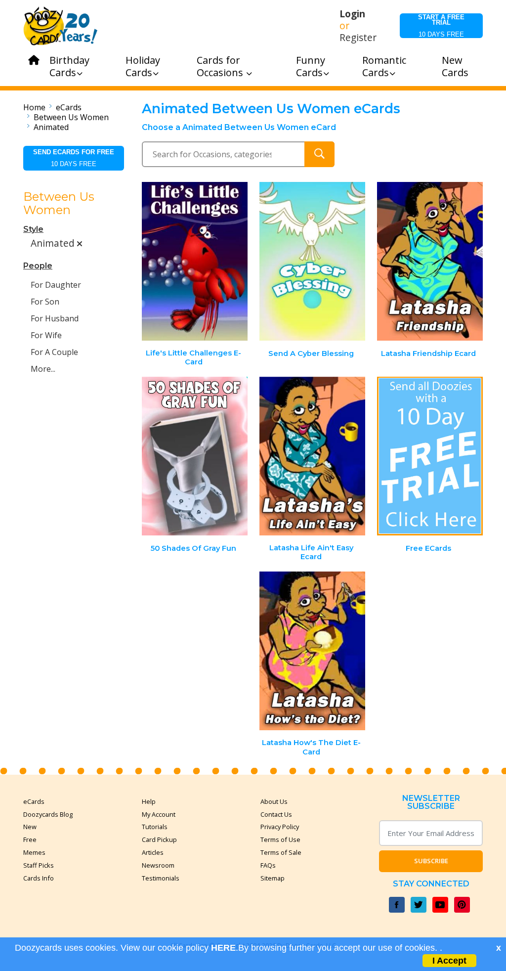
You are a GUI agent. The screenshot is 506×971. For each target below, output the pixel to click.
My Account (158, 814)
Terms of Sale (280, 852)
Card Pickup (159, 839)
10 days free (441, 25)
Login (352, 14)
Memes (34, 852)
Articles (153, 852)
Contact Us (276, 814)
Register (358, 38)
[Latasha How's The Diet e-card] (312, 651)
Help (149, 801)
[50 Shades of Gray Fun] (195, 456)
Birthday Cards (69, 66)
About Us (274, 801)
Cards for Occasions (221, 66)
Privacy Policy (279, 827)
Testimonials (160, 878)
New (30, 827)
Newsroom (158, 865)
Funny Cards (310, 66)
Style (33, 229)
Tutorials (155, 827)
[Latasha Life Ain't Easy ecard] (312, 456)
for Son (45, 301)
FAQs (268, 865)
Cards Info (38, 878)
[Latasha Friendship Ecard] (430, 261)
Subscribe (431, 860)
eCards (69, 107)
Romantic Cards (384, 66)
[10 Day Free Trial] (430, 456)
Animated (51, 127)
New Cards (455, 66)
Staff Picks (38, 865)
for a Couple (54, 352)
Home (34, 107)
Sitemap (272, 878)
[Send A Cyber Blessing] (312, 261)
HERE (223, 948)
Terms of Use (280, 839)
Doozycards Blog (48, 814)
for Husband (55, 318)
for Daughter (56, 284)
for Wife (46, 335)
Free (30, 839)
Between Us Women (71, 117)
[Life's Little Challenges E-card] (195, 261)
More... (43, 368)
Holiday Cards (143, 66)
